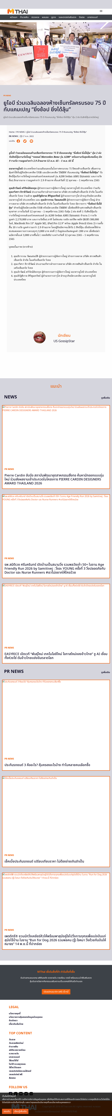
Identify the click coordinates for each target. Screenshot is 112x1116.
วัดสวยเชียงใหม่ (16, 1043)
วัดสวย (82, 17)
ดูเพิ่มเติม (105, 398)
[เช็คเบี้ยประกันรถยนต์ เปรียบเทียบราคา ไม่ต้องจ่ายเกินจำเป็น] (56, 814)
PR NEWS (7, 95)
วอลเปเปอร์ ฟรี (15, 1074)
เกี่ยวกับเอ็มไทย (16, 1024)
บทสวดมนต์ (92, 17)
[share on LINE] (31, 141)
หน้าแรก (13, 17)
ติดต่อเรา (13, 1020)
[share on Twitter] (25, 141)
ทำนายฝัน (24, 17)
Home (11, 132)
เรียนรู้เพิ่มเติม (20, 1111)
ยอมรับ (7, 1111)
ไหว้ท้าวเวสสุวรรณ (17, 1064)
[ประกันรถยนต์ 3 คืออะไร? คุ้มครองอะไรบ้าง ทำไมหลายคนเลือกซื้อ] (56, 717)
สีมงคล (12, 1078)
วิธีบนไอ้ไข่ (13, 1060)
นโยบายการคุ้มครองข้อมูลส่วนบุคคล (25, 1017)
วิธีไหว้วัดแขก (15, 1067)
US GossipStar (64, 341)
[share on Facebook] (18, 141)
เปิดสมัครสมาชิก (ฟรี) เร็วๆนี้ (56, 991)
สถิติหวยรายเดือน (17, 1050)
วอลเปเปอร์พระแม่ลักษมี (20, 1071)
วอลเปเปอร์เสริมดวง (67, 17)
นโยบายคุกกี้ (14, 1013)
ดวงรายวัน (14, 1053)
